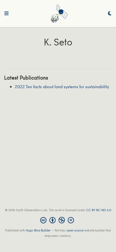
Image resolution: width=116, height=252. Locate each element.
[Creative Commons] (58, 220)
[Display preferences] (110, 14)
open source (74, 230)
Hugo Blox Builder (38, 230)
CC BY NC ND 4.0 (98, 210)
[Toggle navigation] (6, 13)
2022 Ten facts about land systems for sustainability (62, 86)
